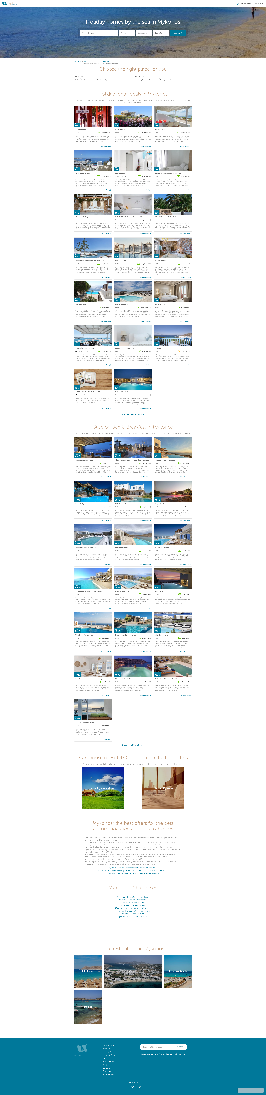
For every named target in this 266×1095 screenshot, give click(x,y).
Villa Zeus (159, 591)
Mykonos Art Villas (162, 548)
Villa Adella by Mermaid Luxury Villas (89, 591)
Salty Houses (120, 129)
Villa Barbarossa (121, 548)
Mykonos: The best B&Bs (133, 902)
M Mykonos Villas (122, 504)
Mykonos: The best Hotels (133, 905)
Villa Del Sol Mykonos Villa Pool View (129, 217)
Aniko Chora (120, 173)
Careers (106, 1068)
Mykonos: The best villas (133, 913)
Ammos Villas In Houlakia (165, 460)
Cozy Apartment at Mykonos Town (168, 173)
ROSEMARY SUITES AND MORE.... (88, 392)
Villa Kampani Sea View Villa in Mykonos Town (93, 679)
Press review (108, 1061)
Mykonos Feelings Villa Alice (86, 548)
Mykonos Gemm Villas (84, 460)
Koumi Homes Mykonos (124, 348)
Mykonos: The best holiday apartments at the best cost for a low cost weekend (133, 870)
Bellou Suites (160, 129)
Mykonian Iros (160, 261)
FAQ (105, 1058)
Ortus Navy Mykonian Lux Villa (167, 679)
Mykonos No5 (120, 261)
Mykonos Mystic (81, 304)
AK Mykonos (160, 304)
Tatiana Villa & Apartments (125, 392)
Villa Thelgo (80, 504)
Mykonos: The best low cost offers (133, 916)
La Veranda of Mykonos (84, 173)
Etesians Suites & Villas (124, 679)
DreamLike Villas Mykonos (125, 635)
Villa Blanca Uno (161, 635)
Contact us (107, 1071)
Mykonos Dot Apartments (85, 217)
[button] (126, 1087)
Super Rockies (160, 504)
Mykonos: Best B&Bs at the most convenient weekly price (133, 873)
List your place (109, 1045)
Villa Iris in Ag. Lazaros (84, 635)
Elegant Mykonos (122, 591)
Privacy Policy (109, 1052)
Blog (105, 1065)
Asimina (158, 348)
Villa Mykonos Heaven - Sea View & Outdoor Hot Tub (135, 460)
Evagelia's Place (121, 304)
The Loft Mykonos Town (84, 723)
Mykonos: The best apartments (133, 899)
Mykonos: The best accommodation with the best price (133, 867)
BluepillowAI (108, 1074)
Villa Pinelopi (80, 129)
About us (107, 1048)
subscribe (180, 1047)
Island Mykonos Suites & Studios (167, 217)
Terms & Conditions (111, 1055)
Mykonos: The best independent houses (133, 908)
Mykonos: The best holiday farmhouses (133, 911)
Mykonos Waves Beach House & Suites (90, 261)
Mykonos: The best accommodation (133, 897)
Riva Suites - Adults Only (85, 348)
